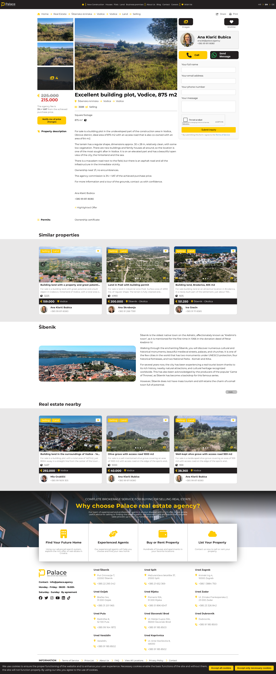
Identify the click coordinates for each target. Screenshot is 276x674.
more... (231, 392)
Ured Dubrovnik (204, 613)
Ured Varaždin (102, 635)
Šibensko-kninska (81, 14)
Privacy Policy (156, 660)
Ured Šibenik (101, 570)
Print (235, 14)
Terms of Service (223, 135)
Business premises (134, 4)
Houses (109, 4)
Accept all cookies (221, 668)
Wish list (188, 4)
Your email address (192, 76)
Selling (137, 14)
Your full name (190, 64)
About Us (151, 4)
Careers (174, 4)
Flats (116, 4)
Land (122, 4)
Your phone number (193, 87)
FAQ (117, 660)
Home (45, 14)
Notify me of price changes (51, 120)
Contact (166, 4)
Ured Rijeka (151, 592)
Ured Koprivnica (154, 635)
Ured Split (150, 570)
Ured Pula (100, 613)
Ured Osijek (101, 592)
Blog (159, 4)
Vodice (101, 14)
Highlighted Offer (86, 207)
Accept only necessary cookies (254, 668)
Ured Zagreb (202, 570)
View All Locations (134, 660)
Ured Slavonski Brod (156, 613)
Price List (89, 660)
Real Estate (60, 14)
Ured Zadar (202, 592)
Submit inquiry (208, 130)
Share (223, 14)
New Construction (95, 4)
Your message (190, 98)
